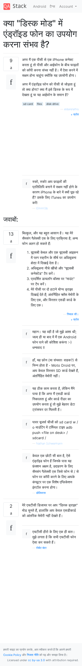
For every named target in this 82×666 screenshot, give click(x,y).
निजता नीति (32, 655)
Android (39, 6)
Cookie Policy (12, 655)
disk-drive (52, 104)
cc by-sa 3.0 (36, 660)
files (39, 104)
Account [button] (66, 6)
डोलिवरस (41, 493)
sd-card (28, 104)
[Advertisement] (50, 144)
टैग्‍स (52, 6)
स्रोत (75, 114)
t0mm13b (42, 208)
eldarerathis (71, 109)
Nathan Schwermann (49, 443)
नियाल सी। (73, 314)
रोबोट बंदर (41, 548)
